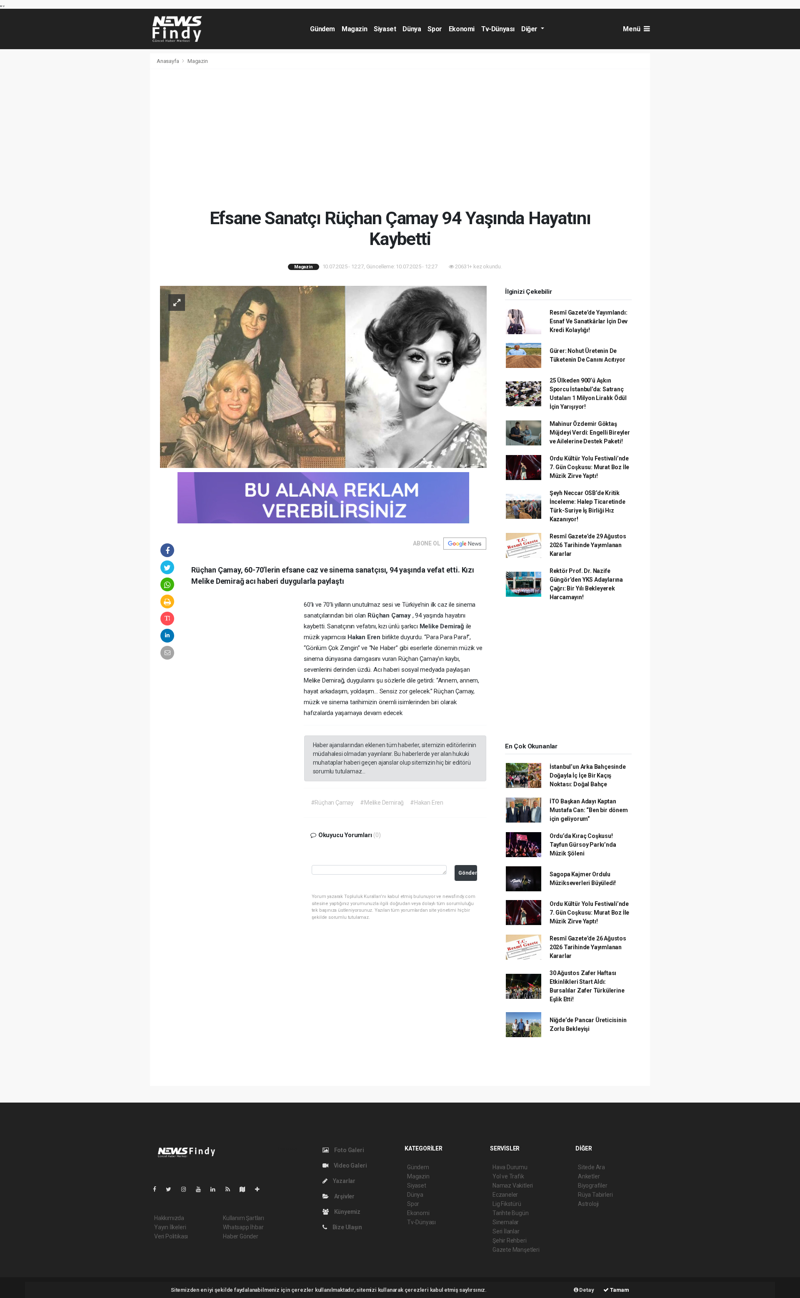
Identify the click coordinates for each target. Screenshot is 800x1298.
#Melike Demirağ (382, 802)
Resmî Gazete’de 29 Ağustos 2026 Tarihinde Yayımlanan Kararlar (588, 545)
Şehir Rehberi (509, 1240)
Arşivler (344, 1196)
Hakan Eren (365, 637)
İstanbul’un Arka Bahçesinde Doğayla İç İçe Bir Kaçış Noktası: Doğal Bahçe (588, 775)
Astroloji (588, 1203)
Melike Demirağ (443, 626)
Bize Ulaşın (346, 1227)
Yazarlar (343, 1181)
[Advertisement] (400, 138)
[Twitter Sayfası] (172, 1189)
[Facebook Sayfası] (158, 1189)
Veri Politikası (171, 1236)
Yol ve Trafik (508, 1176)
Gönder (467, 873)
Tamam (619, 1290)
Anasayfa (168, 61)
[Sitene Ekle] (260, 1189)
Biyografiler (593, 1185)
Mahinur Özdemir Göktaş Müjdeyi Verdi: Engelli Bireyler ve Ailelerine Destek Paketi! (590, 432)
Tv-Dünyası (498, 29)
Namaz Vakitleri (512, 1185)
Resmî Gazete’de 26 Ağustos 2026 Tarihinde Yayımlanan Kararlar (588, 947)
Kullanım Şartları (243, 1218)
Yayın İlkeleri (170, 1227)
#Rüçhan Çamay (332, 802)
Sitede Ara (591, 1167)
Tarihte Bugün (510, 1213)
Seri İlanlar (506, 1231)
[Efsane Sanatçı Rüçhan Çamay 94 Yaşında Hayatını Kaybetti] (323, 376)
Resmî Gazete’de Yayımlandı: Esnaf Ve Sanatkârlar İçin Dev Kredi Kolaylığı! (589, 321)
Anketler (589, 1176)
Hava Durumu (510, 1167)
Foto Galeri (348, 1150)
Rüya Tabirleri (595, 1194)
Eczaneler (505, 1194)
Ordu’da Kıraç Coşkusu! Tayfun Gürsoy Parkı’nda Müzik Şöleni (583, 845)
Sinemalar (505, 1222)
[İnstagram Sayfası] (187, 1189)
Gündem (322, 29)
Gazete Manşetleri (516, 1249)
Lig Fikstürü (506, 1203)
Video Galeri (349, 1165)
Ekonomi (462, 29)
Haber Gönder (240, 1236)
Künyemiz (346, 1211)
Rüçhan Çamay (390, 615)
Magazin (354, 29)
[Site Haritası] (246, 1189)
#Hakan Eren (426, 802)
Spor (435, 29)
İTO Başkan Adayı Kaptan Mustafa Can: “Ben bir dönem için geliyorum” (589, 810)
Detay (586, 1290)
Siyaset (385, 29)
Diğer (530, 29)
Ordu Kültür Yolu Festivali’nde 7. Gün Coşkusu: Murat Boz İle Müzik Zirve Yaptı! (589, 467)
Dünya (411, 29)
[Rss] (231, 1189)
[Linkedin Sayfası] (216, 1189)
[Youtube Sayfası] (202, 1189)
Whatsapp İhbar (243, 1227)
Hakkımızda (169, 1218)
